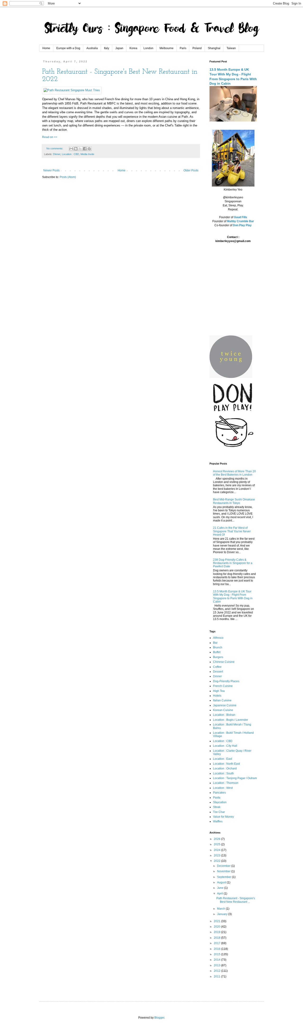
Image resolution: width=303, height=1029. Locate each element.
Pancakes (219, 792)
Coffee (217, 667)
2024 (217, 850)
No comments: (55, 148)
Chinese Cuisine (224, 662)
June (220, 888)
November (224, 871)
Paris (183, 48)
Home (46, 48)
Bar (215, 642)
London (148, 48)
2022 (217, 861)
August (222, 882)
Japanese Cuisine (224, 705)
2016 (217, 949)
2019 (217, 932)
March (221, 908)
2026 (217, 839)
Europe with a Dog (68, 48)
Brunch (217, 647)
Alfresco (218, 637)
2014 (217, 959)
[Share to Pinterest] (89, 148)
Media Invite (87, 154)
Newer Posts (51, 170)
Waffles (218, 821)
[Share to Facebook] (84, 148)
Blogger (159, 1017)
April (220, 893)
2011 (217, 976)
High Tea (219, 691)
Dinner (56, 154)
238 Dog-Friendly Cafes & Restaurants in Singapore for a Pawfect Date (232, 563)
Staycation (220, 802)
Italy (106, 48)
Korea (133, 48)
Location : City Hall (225, 745)
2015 (217, 954)
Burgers (218, 657)
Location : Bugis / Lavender (230, 719)
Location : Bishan (224, 714)
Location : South (223, 773)
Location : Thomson (225, 783)
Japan (119, 48)
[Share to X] (80, 148)
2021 (217, 921)
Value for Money (223, 816)
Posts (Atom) (68, 177)
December (224, 866)
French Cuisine (223, 686)
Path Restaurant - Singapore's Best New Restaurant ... (235, 900)
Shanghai (214, 48)
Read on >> (49, 137)
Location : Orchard (225, 768)
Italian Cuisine (222, 700)
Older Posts (190, 170)
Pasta (216, 797)
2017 (217, 943)
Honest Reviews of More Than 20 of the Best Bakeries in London (234, 473)
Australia (92, 48)
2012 (217, 971)
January (222, 914)
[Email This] (71, 148)
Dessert (218, 671)
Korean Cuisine (223, 710)
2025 (217, 844)
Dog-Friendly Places (226, 681)
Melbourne (167, 48)
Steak (216, 807)
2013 (217, 965)
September (224, 877)
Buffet (216, 652)
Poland (197, 48)
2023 (217, 855)
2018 (217, 937)
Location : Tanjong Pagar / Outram (235, 778)
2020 (217, 926)
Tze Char (219, 812)
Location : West (223, 788)
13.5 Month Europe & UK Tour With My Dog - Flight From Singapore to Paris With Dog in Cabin (233, 596)
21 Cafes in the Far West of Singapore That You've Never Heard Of (232, 531)
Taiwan (231, 48)
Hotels (217, 695)
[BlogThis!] (75, 148)
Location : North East (226, 763)
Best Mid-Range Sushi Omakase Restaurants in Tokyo (234, 501)
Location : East (222, 758)
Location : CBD (70, 154)
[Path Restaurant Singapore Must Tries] (71, 90)
